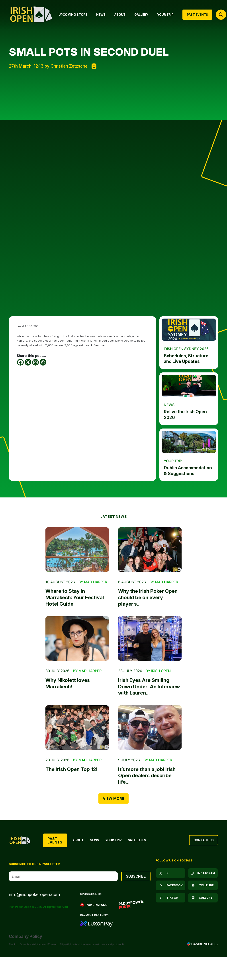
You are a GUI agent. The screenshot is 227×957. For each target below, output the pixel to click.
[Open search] (221, 15)
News (94, 840)
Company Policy (25, 936)
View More (113, 798)
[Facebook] (20, 362)
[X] (28, 362)
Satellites (137, 840)
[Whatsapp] (43, 362)
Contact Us (204, 840)
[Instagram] (35, 362)
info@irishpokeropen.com (34, 894)
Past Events (54, 840)
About (78, 840)
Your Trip (113, 840)
